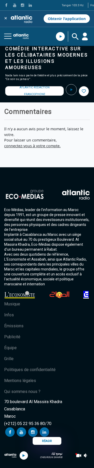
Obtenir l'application (67, 18)
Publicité (12, 336)
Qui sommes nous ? (22, 391)
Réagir (47, 441)
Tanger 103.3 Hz (73, 5)
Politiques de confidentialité (30, 369)
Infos (9, 314)
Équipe (10, 347)
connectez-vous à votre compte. (32, 145)
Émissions (14, 325)
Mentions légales (20, 380)
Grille (9, 358)
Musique (12, 303)
